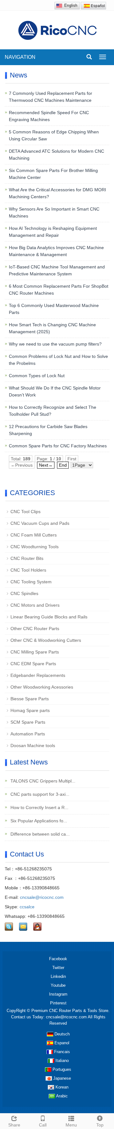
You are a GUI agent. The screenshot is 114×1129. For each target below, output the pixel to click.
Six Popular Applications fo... (38, 820)
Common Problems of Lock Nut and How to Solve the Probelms (58, 360)
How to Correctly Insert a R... (38, 807)
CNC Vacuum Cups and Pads (39, 523)
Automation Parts (27, 733)
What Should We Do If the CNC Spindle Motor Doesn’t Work (55, 391)
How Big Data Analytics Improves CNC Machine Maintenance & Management (56, 251)
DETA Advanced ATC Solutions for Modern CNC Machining (56, 155)
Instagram (58, 994)
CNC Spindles (24, 593)
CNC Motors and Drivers (35, 605)
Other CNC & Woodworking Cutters (45, 640)
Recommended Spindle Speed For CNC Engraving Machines (49, 116)
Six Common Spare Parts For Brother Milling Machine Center (53, 174)
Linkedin (58, 976)
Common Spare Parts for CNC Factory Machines (58, 445)
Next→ (46, 465)
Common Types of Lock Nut (37, 375)
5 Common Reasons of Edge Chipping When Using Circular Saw (54, 135)
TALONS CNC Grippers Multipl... (42, 780)
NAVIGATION (20, 57)
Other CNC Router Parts (34, 628)
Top (100, 1124)
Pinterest (58, 1003)
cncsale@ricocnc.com (42, 897)
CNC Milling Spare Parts (34, 651)
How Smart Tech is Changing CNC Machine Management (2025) (52, 328)
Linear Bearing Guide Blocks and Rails (48, 616)
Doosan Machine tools (32, 745)
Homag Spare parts (30, 710)
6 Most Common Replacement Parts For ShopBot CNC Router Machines (58, 290)
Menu (71, 1124)
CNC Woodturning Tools (34, 546)
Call (43, 1124)
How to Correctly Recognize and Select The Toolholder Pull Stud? (52, 411)
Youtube (58, 985)
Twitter (58, 967)
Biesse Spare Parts (29, 698)
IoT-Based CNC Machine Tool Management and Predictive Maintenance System (57, 270)
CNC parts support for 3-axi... (39, 794)
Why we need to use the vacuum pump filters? (55, 344)
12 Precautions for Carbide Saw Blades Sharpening (48, 430)
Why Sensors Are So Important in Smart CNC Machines (54, 212)
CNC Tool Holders (28, 570)
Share (14, 1124)
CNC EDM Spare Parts (33, 663)
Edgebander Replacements (37, 675)
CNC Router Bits (26, 558)
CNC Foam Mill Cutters (33, 534)
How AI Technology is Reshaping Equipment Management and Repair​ (53, 232)
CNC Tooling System (31, 581)
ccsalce (27, 906)
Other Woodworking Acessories (41, 687)
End (63, 465)
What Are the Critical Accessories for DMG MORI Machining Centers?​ (57, 193)
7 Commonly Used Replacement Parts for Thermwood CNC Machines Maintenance (50, 97)
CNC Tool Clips (25, 511)
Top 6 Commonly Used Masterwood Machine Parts (54, 309)
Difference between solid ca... (39, 834)
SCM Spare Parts (27, 722)
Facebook (58, 958)
